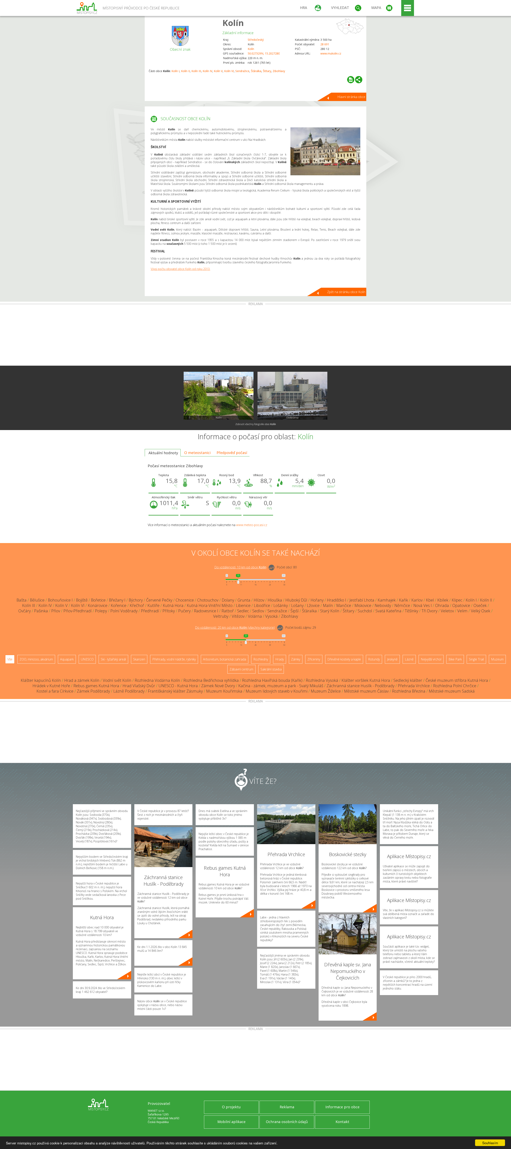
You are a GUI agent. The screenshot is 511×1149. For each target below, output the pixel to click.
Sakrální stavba (271, 669)
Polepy (101, 611)
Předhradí (150, 611)
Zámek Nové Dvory (218, 685)
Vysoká (271, 616)
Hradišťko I (336, 600)
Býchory (136, 600)
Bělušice (37, 600)
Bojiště (82, 600)
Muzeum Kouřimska (224, 691)
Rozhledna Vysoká (322, 680)
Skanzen (139, 659)
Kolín (233, 22)
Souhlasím (490, 1142)
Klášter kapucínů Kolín (41, 680)
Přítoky (168, 611)
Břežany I (117, 600)
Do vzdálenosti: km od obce (240, 567)
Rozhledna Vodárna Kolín (157, 680)
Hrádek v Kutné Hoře (51, 685)
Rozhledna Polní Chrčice (454, 685)
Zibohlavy (279, 71)
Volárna (255, 616)
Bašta (22, 600)
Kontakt (342, 1121)
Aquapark (67, 659)
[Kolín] (219, 396)
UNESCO (87, 659)
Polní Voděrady (124, 611)
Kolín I (175, 71)
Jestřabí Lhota (362, 600)
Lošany (297, 605)
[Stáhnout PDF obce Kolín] (350, 79)
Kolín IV (207, 71)
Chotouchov (207, 600)
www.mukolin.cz (330, 53)
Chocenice (185, 600)
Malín (328, 605)
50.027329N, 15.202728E (264, 53)
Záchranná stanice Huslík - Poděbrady (360, 685)
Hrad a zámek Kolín (81, 680)
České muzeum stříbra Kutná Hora (457, 680)
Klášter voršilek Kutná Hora (366, 680)
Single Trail (476, 659)
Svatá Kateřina (388, 611)
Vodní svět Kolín (117, 680)
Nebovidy (383, 605)
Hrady (279, 659)
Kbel (430, 600)
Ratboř (228, 611)
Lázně (409, 659)
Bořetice (98, 600)
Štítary (267, 71)
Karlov (417, 600)
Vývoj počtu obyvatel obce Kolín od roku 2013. (180, 269)
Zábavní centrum (241, 669)
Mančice (343, 605)
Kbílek (442, 600)
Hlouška (275, 600)
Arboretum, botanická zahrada (224, 659)
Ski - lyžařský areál (113, 659)
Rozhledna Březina (408, 691)
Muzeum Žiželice (326, 691)
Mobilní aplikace (231, 1121)
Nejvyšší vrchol (431, 659)
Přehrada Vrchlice (414, 685)
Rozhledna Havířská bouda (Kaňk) (272, 680)
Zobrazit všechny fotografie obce (255, 424)
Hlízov (259, 600)
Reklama (287, 1106)
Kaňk (403, 600)
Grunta (244, 600)
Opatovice (461, 605)
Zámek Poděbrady (93, 691)
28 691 (324, 44)
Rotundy (374, 659)
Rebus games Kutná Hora (96, 685)
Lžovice (313, 605)
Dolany (228, 600)
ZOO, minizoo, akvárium (36, 659)
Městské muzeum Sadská (452, 691)
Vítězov (238, 616)
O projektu (231, 1106)
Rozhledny (260, 659)
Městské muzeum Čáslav (366, 691)
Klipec (457, 600)
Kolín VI (229, 71)
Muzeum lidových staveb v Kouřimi (276, 691)
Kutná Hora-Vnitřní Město (210, 605)
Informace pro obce (342, 1106)
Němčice (402, 605)
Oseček (480, 605)
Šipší (294, 611)
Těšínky (411, 611)
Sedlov (258, 611)
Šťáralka (256, 71)
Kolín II (185, 71)
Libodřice (262, 605)
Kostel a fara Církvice (55, 691)
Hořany (317, 600)
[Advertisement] (255, 336)
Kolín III (196, 71)
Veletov (447, 611)
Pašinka (41, 611)
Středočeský (256, 40)
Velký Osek (480, 611)
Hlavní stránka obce (351, 97)
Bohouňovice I (60, 600)
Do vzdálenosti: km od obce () (235, 627)
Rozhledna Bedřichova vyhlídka (211, 680)
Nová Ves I (422, 605)
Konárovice (97, 605)
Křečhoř (137, 605)
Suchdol (365, 611)
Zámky (295, 659)
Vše (9, 659)
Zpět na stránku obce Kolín (346, 292)
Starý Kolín (329, 611)
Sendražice (242, 71)
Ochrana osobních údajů (287, 1121)
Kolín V (218, 71)
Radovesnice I (206, 611)
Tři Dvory (429, 611)
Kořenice (118, 605)
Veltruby (220, 616)
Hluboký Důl (296, 600)
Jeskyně (392, 659)
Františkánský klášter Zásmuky (175, 691)
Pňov (55, 611)
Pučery (184, 611)
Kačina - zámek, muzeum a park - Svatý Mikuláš (280, 685)
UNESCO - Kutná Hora (178, 685)
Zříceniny (313, 659)
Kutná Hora (173, 605)
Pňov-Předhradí (77, 611)
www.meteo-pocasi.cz (251, 525)
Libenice (243, 605)
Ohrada (442, 605)
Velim (462, 611)
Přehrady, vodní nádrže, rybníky (174, 659)
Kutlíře (153, 605)
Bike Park (455, 659)
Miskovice (363, 605)
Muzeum (497, 659)
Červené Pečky (159, 600)
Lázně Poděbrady (129, 691)
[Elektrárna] (292, 396)
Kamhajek (387, 600)
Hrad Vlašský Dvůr (139, 685)
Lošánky (280, 605)
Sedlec (243, 611)
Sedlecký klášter (407, 680)
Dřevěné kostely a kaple (344, 659)
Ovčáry (24, 611)
